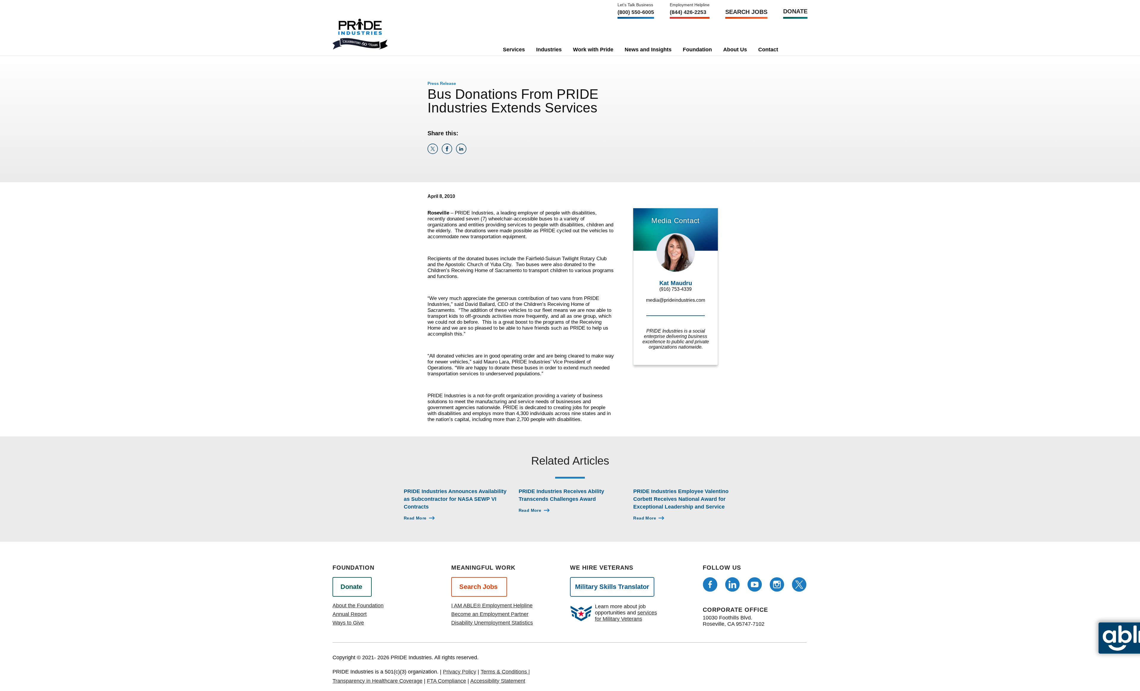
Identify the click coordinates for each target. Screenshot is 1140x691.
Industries (549, 50)
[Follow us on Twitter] (799, 584)
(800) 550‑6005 (636, 12)
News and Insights (648, 50)
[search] (794, 48)
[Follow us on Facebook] (710, 584)
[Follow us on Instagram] (777, 584)
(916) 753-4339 (675, 289)
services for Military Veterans (626, 616)
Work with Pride (593, 50)
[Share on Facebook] (449, 152)
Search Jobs (746, 12)
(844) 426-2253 (688, 12)
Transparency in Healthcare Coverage (377, 681)
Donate (795, 11)
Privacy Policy (459, 672)
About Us (735, 50)
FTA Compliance (446, 681)
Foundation (697, 50)
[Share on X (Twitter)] (435, 152)
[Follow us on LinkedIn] (732, 584)
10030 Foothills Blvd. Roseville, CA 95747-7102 (733, 621)
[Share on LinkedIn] (462, 152)
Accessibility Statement (497, 681)
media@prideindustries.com (675, 300)
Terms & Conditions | (505, 672)
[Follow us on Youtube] (754, 584)
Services (514, 50)
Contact (768, 50)
